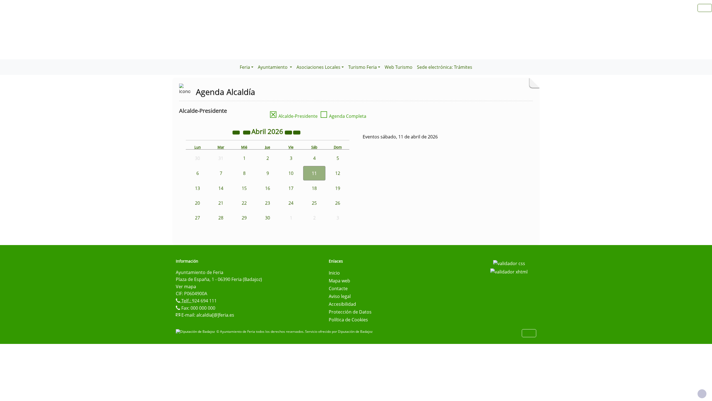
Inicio (334, 273)
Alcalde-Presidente (293, 116)
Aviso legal (340, 296)
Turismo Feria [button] (362, 67)
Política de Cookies (348, 320)
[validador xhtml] (509, 271)
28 (220, 218)
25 (314, 203)
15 (244, 188)
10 (290, 173)
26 (337, 203)
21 (220, 203)
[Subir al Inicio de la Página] (702, 393)
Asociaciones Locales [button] (318, 67)
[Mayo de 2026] (296, 132)
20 (197, 203)
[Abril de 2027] (289, 132)
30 (267, 218)
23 (267, 203)
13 (197, 188)
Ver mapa (186, 286)
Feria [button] (245, 67)
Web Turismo (398, 67)
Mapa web (339, 281)
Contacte (338, 288)
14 (220, 188)
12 (337, 173)
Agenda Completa (343, 116)
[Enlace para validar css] (509, 263)
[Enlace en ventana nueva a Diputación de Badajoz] (196, 331)
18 (314, 188)
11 (314, 173)
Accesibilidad (342, 304)
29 (244, 218)
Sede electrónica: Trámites (444, 67)
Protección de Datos (350, 312)
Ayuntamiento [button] (273, 67)
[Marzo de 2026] (247, 132)
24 (290, 203)
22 (244, 203)
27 (197, 218)
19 (337, 188)
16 (267, 188)
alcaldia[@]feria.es (215, 315)
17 (290, 188)
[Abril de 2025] (237, 132)
